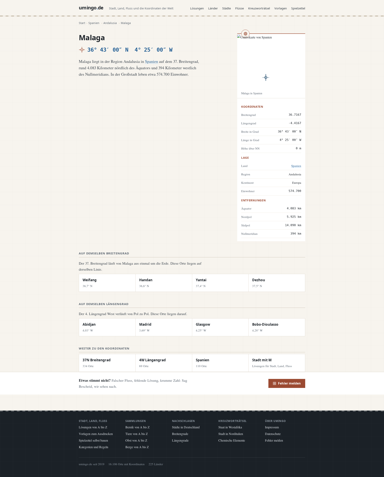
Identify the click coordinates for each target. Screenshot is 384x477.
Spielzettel (298, 8)
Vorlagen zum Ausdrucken (96, 434)
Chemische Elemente (231, 440)
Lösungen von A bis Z (93, 427)
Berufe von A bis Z (137, 427)
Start (82, 23)
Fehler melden (289, 383)
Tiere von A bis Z (136, 434)
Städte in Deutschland (186, 427)
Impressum (272, 427)
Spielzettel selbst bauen (93, 440)
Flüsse (239, 8)
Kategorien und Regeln (93, 447)
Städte (226, 8)
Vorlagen (280, 8)
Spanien (93, 23)
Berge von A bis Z (137, 447)
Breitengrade (180, 434)
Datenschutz (273, 434)
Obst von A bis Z (136, 440)
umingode (91, 7)
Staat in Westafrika (230, 427)
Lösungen (197, 8)
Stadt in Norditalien (230, 434)
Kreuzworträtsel (259, 8)
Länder (213, 8)
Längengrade (180, 440)
